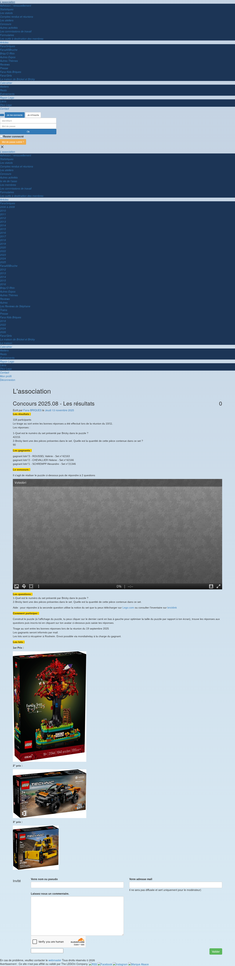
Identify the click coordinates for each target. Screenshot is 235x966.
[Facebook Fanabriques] (105, 964)
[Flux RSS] (93, 964)
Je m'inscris (33, 114)
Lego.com (128, 607)
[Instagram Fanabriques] (120, 964)
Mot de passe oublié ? (13, 141)
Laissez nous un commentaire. (50, 893)
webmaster (54, 960)
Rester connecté (13, 136)
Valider (216, 951)
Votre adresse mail (140, 879)
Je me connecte (15, 114)
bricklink (172, 607)
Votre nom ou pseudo (44, 879)
